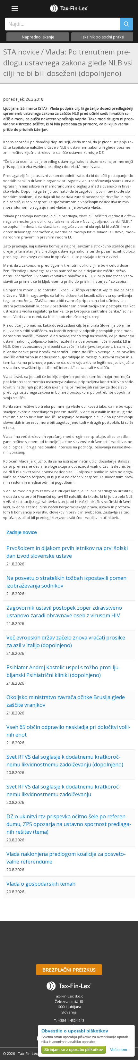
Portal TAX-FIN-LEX (69, 8)
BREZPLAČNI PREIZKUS (69, 969)
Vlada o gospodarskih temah (40, 883)
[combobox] (61, 24)
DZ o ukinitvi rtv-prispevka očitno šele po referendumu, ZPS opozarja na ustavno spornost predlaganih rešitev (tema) (68, 824)
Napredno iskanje (38, 37)
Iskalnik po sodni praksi (103, 37)
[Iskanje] (126, 24)
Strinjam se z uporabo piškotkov (73, 1049)
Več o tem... (120, 1049)
